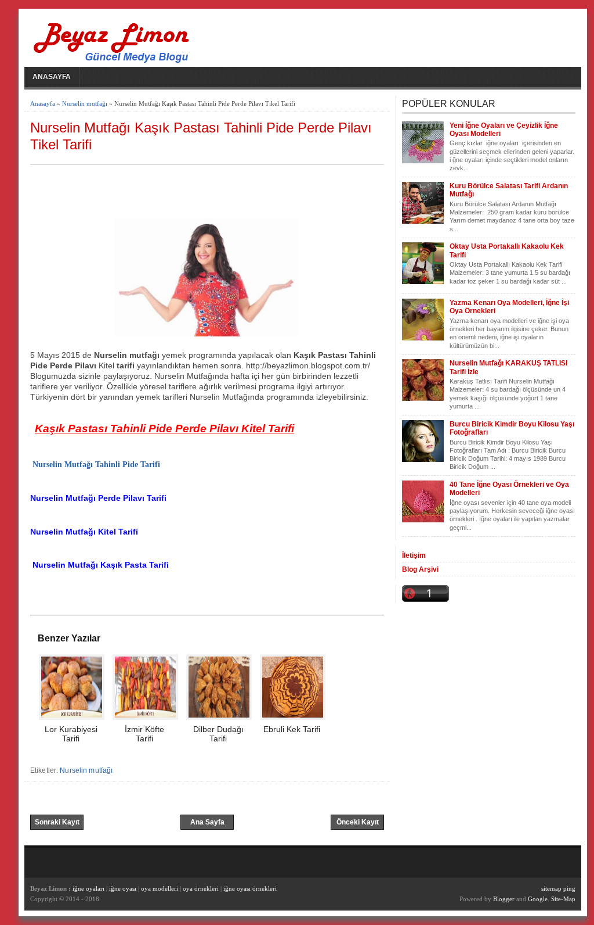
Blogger (504, 898)
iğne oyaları (88, 888)
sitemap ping (558, 888)
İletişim (414, 555)
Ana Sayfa (207, 822)
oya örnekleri (201, 888)
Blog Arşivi (420, 569)
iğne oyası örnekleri (250, 888)
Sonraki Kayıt (57, 822)
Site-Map (563, 898)
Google (538, 898)
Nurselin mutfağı (84, 103)
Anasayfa (51, 77)
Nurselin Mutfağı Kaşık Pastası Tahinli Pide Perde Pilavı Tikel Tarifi (201, 136)
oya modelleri (159, 888)
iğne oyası (123, 888)
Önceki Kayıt (357, 822)
